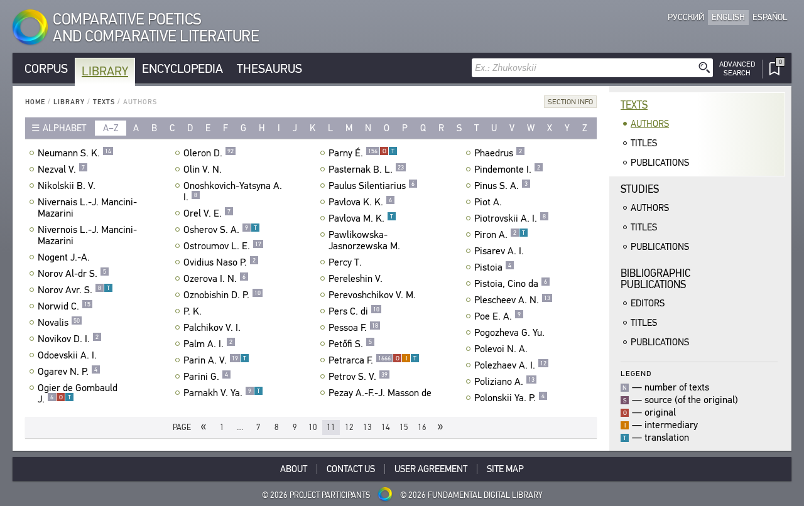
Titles (644, 143)
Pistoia (492, 267)
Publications (660, 162)
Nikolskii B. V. (66, 185)
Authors (650, 123)
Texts (104, 102)
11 (331, 427)
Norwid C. (64, 306)
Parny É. (361, 153)
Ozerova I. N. (214, 278)
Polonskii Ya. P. (509, 398)
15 (403, 427)
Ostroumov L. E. (222, 246)
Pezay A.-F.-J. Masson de (380, 393)
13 (367, 427)
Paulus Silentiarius (372, 185)
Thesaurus (269, 69)
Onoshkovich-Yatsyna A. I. (232, 191)
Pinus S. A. (501, 185)
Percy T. (345, 262)
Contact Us (351, 469)
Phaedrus (498, 153)
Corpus (46, 69)
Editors (648, 303)
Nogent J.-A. (64, 257)
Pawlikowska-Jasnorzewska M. (364, 240)
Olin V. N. (202, 169)
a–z (111, 128)
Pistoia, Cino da (510, 283)
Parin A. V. (214, 360)
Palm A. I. (207, 344)
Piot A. (488, 202)
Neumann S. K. (74, 153)
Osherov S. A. (220, 229)
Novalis (59, 322)
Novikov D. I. (68, 339)
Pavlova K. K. (360, 202)
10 (312, 427)
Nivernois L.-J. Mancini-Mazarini (87, 235)
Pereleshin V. (356, 278)
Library (105, 71)
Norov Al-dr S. (72, 273)
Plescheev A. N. (512, 300)
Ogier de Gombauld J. (77, 393)
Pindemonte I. (507, 169)
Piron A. (499, 234)
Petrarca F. (372, 360)
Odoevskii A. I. (67, 355)
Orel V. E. (207, 213)
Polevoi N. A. (501, 349)
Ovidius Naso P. (219, 262)
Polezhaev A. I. (510, 365)
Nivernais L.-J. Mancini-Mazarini (87, 207)
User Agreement (430, 469)
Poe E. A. (497, 316)
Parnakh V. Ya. (221, 393)
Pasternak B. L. (366, 169)
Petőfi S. (350, 344)
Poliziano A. (504, 381)
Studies (640, 189)
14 (385, 427)
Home (35, 102)
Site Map (505, 469)
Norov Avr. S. (74, 290)
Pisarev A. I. (499, 251)
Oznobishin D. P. (222, 295)
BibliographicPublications (655, 279)
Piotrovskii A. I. (510, 218)
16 (422, 427)
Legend (636, 373)
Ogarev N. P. (67, 371)
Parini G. (205, 376)
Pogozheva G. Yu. (509, 332)
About (293, 469)
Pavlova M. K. (361, 218)
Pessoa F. (353, 327)
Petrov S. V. (358, 376)
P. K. (192, 311)
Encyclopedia (182, 69)
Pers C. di (354, 311)
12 (349, 427)
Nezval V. (61, 169)
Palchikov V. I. (212, 327)
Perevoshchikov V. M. (372, 295)
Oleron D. (208, 153)
